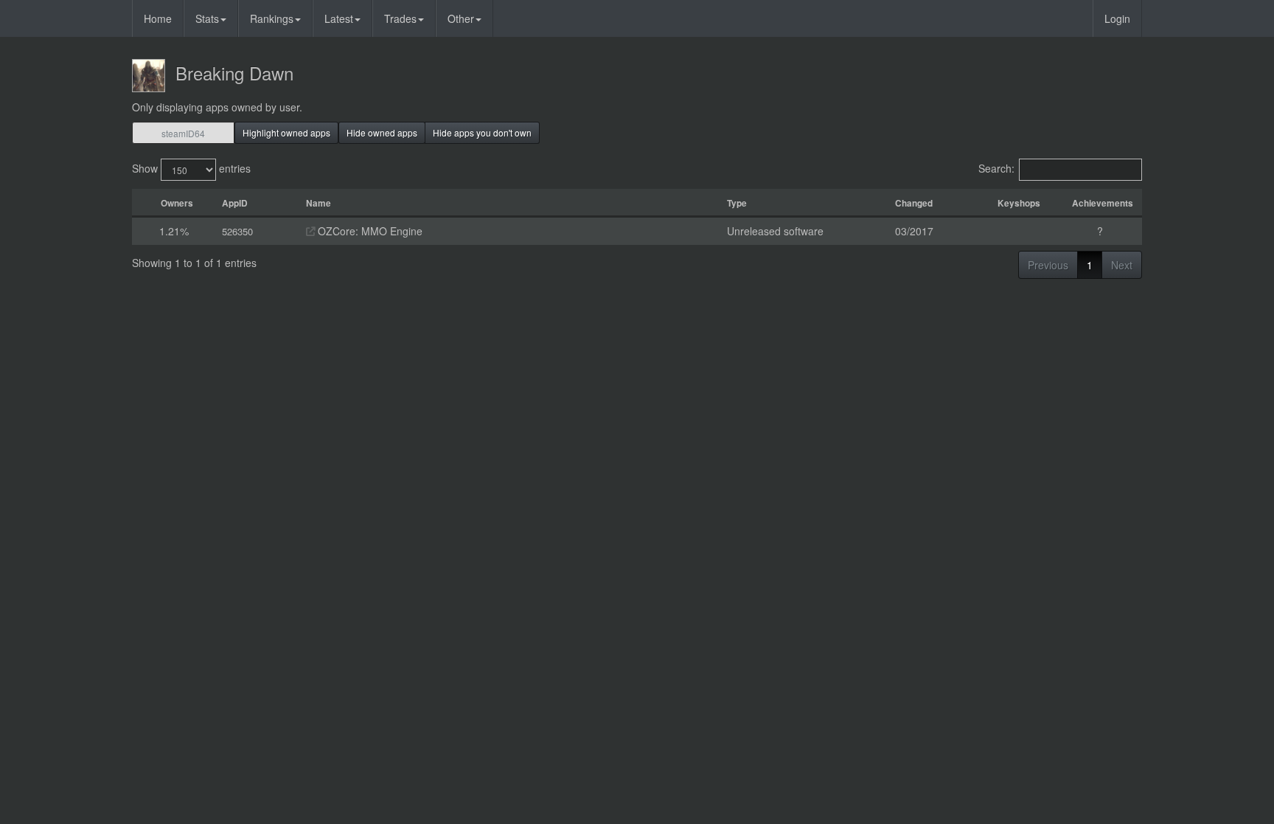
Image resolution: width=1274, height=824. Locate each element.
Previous (1048, 264)
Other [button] (461, 18)
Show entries (191, 168)
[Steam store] (310, 231)
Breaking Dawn (234, 73)
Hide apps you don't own (482, 132)
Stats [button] (207, 18)
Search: (996, 168)
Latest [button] (338, 18)
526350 (237, 231)
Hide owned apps (382, 132)
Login (1117, 18)
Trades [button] (400, 18)
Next (1121, 264)
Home (158, 18)
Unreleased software (775, 231)
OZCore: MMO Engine (368, 231)
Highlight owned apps (286, 132)
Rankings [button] (271, 18)
